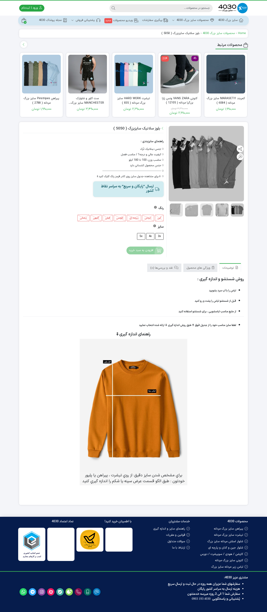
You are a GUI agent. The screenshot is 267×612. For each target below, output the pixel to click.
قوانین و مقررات (175, 535)
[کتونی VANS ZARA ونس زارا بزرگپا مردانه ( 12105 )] (179, 74)
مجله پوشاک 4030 (50, 20)
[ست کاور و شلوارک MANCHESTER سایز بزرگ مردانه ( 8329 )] (87, 74)
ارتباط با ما (178, 548)
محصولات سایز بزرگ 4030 (192, 20)
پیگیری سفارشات (152, 20)
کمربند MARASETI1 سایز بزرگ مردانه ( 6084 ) (226, 100)
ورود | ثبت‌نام (30, 8)
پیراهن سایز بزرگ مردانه (228, 529)
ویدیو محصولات (119, 20)
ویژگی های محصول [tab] (198, 268)
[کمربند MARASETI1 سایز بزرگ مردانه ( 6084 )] (225, 74)
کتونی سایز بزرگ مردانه (229, 560)
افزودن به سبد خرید (141, 250)
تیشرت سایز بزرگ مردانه (228, 535)
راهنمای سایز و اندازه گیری (169, 529)
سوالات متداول (176, 541)
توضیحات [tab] (228, 268)
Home (242, 33)
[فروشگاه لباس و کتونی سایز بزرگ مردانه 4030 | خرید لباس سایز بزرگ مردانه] (232, 8)
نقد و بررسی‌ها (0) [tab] (162, 268)
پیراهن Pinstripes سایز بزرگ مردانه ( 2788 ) (41, 100)
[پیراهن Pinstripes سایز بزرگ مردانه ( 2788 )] (41, 74)
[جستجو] (113, 8)
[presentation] (23, 44)
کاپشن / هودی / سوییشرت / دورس (221, 554)
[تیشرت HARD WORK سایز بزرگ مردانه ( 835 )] (133, 74)
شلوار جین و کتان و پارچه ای (225, 548)
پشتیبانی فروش (85, 20)
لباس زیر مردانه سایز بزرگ (227, 567)
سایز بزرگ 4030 (228, 20)
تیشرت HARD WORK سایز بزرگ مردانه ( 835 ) (133, 100)
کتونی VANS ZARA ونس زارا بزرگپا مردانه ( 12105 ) (179, 100)
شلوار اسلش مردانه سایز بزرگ (225, 541)
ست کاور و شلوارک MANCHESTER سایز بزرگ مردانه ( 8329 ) (87, 100)
